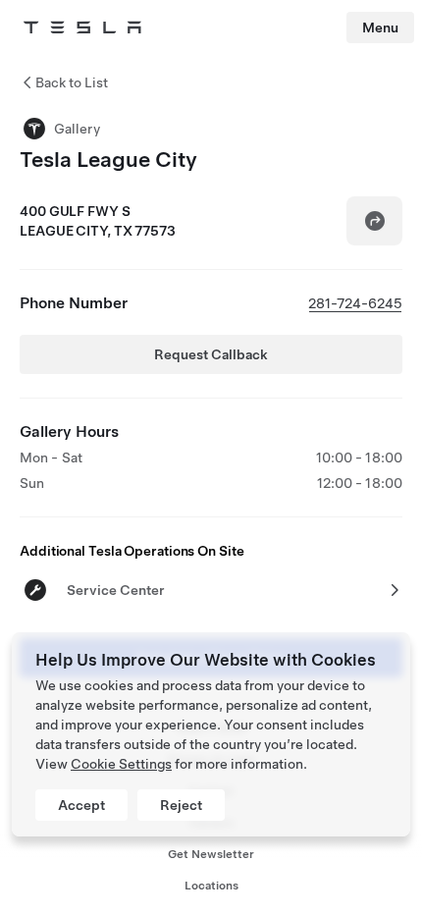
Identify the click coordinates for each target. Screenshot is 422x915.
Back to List (71, 82)
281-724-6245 (355, 303)
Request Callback (211, 354)
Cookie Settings (121, 764)
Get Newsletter (211, 854)
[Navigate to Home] (82, 27)
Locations (211, 885)
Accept (81, 805)
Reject (181, 805)
